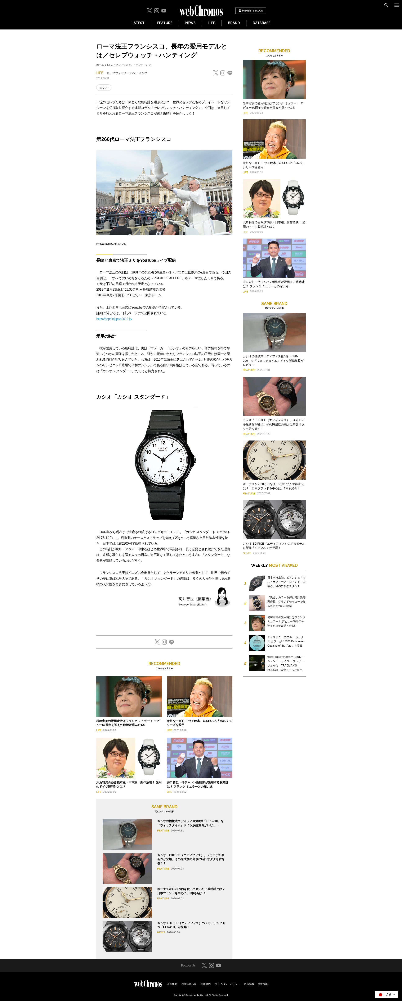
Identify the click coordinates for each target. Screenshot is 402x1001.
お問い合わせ (188, 984)
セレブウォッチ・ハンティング (133, 64)
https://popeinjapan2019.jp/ (114, 319)
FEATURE (165, 23)
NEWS (190, 23)
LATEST (137, 23)
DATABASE (262, 23)
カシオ (103, 87)
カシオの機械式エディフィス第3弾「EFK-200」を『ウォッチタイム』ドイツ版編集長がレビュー (273, 361)
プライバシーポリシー (227, 984)
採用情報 (263, 984)
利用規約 (206, 984)
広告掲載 (249, 984)
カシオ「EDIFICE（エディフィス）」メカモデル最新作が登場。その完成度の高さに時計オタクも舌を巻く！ (191, 859)
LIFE (211, 23)
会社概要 (172, 984)
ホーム (100, 64)
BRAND (234, 23)
